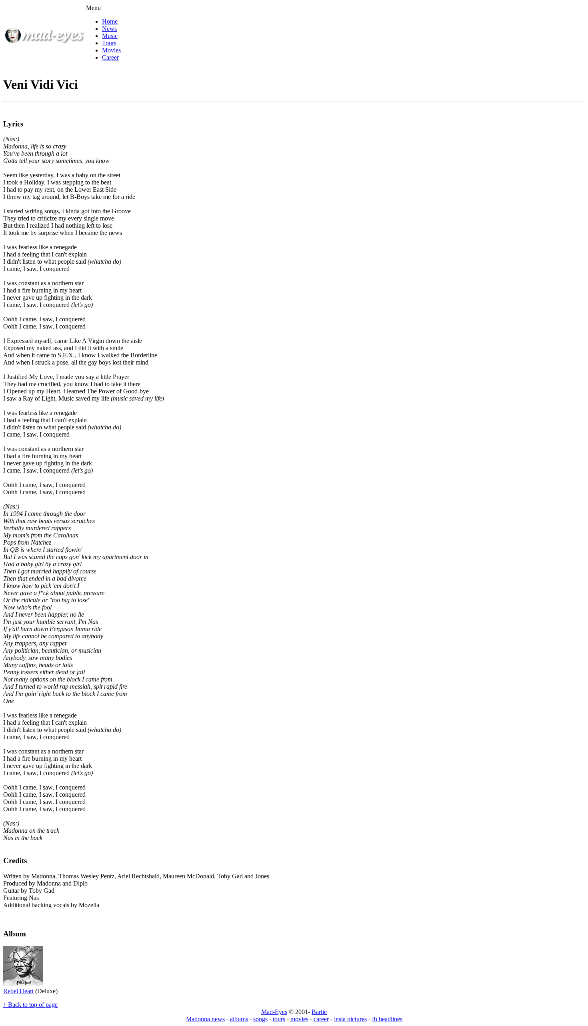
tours (279, 1019)
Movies (111, 50)
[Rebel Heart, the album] (23, 983)
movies (299, 1019)
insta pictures (350, 1019)
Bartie (319, 1011)
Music (110, 35)
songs (260, 1019)
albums (239, 1019)
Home (110, 21)
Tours (109, 43)
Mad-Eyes (274, 1011)
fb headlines (387, 1019)
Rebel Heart (18, 991)
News (109, 28)
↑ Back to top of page (30, 1004)
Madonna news (205, 1019)
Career (110, 57)
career (321, 1019)
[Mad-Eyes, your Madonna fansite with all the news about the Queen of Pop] (44, 41)
